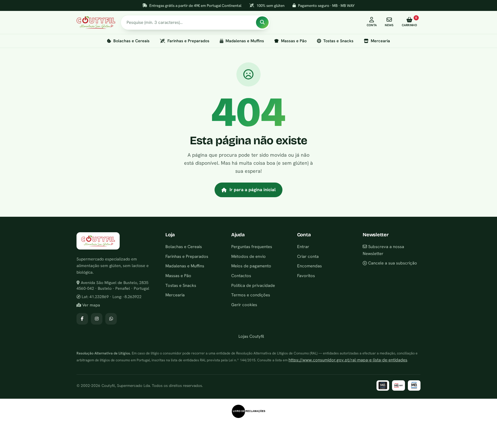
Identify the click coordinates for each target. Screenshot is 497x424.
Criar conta (308, 256)
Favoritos (306, 275)
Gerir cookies (244, 304)
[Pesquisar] (262, 22)
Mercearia (380, 40)
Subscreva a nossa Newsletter (383, 250)
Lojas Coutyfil (250, 336)
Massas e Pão (294, 40)
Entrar (303, 246)
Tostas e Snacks (338, 40)
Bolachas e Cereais (131, 40)
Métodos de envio (248, 256)
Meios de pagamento (251, 265)
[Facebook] (82, 319)
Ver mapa (90, 305)
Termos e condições (250, 295)
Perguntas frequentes (251, 246)
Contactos (241, 275)
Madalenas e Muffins (244, 40)
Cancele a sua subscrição (392, 263)
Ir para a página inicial (253, 190)
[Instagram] (96, 319)
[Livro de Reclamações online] (248, 411)
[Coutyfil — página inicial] (96, 22)
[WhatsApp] (111, 319)
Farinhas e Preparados (188, 40)
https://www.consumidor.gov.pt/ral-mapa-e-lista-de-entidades (347, 359)
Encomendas (309, 265)
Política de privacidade (253, 285)
